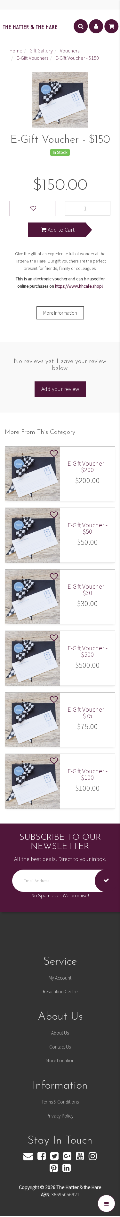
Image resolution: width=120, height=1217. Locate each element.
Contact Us (60, 1047)
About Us (60, 1033)
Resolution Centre (60, 991)
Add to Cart (60, 229)
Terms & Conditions (60, 1102)
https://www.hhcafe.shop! (79, 286)
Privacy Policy (60, 1116)
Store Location (60, 1060)
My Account (60, 978)
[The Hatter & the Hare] (30, 26)
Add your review (60, 389)
